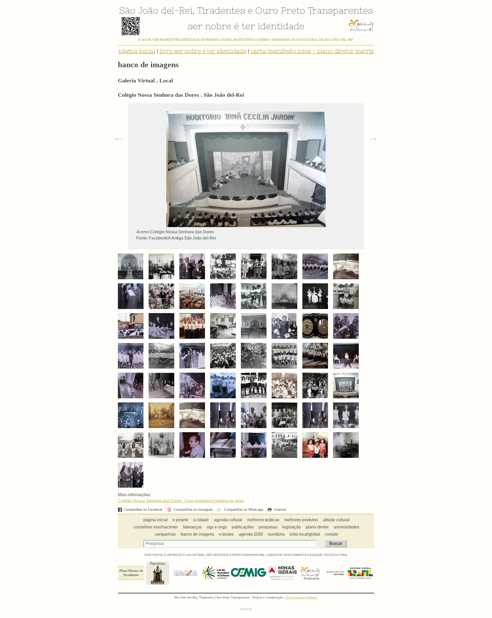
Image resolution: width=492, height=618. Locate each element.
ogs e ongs (217, 527)
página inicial (136, 51)
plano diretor (317, 527)
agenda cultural (228, 520)
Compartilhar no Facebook (143, 509)
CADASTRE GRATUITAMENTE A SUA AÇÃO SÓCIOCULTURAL (307, 554)
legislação (291, 527)
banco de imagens (197, 534)
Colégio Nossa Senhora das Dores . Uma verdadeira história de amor (181, 501)
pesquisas (268, 527)
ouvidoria (276, 534)
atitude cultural (336, 520)
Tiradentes (221, 10)
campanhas (165, 534)
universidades (346, 527)
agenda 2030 (251, 534)
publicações (243, 527)
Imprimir (279, 509)
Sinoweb (246, 609)
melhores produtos (301, 520)
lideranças (192, 527)
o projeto (180, 520)
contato (331, 534)
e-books (226, 534)
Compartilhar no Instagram (193, 509)
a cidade (201, 520)
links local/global (305, 534)
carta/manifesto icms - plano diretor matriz (312, 51)
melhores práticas (263, 520)
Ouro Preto (280, 10)
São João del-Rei (155, 10)
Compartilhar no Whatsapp (243, 509)
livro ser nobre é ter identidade (203, 51)
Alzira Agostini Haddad (301, 597)
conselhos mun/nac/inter (156, 527)
